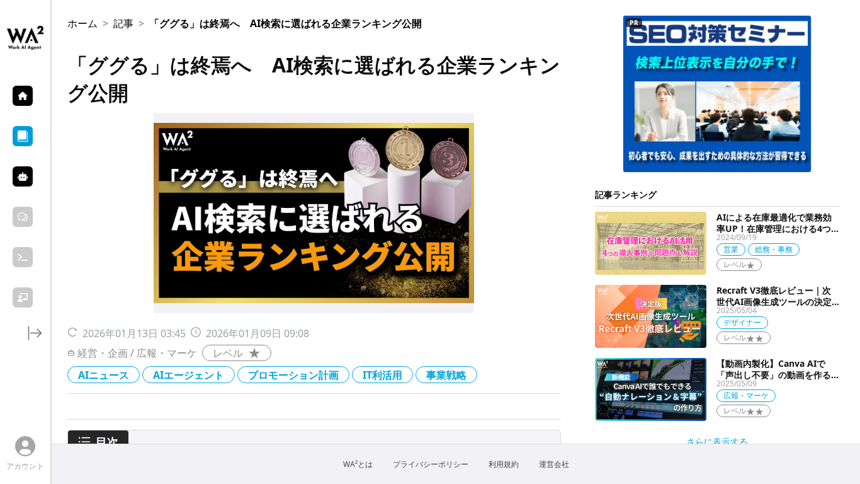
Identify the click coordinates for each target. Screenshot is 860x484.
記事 (123, 23)
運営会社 (554, 464)
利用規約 (504, 464)
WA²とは (358, 464)
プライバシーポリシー (430, 464)
